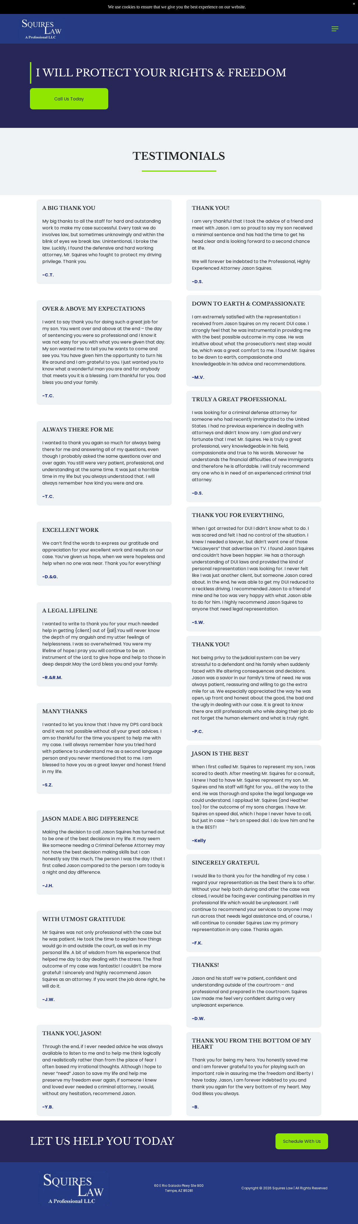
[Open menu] (335, 29)
